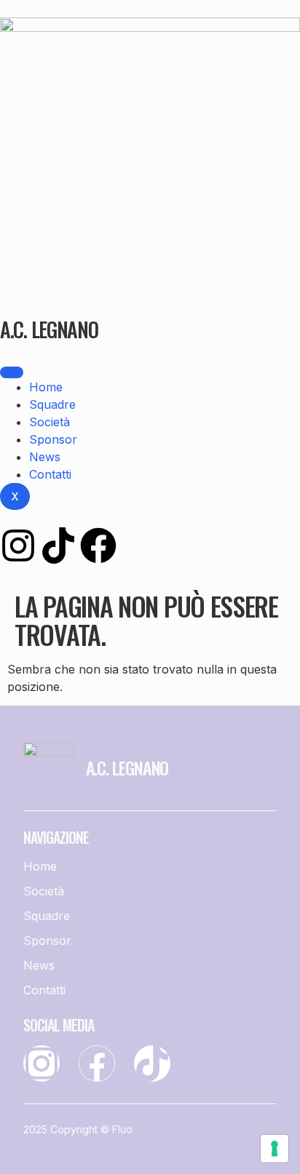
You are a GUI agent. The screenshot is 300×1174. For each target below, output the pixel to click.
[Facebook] (98, 545)
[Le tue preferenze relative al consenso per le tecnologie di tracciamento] (274, 1148)
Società (49, 422)
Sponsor (53, 439)
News (44, 457)
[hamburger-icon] (11, 372)
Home (46, 387)
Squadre (52, 404)
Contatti (50, 474)
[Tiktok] (58, 545)
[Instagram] (18, 545)
